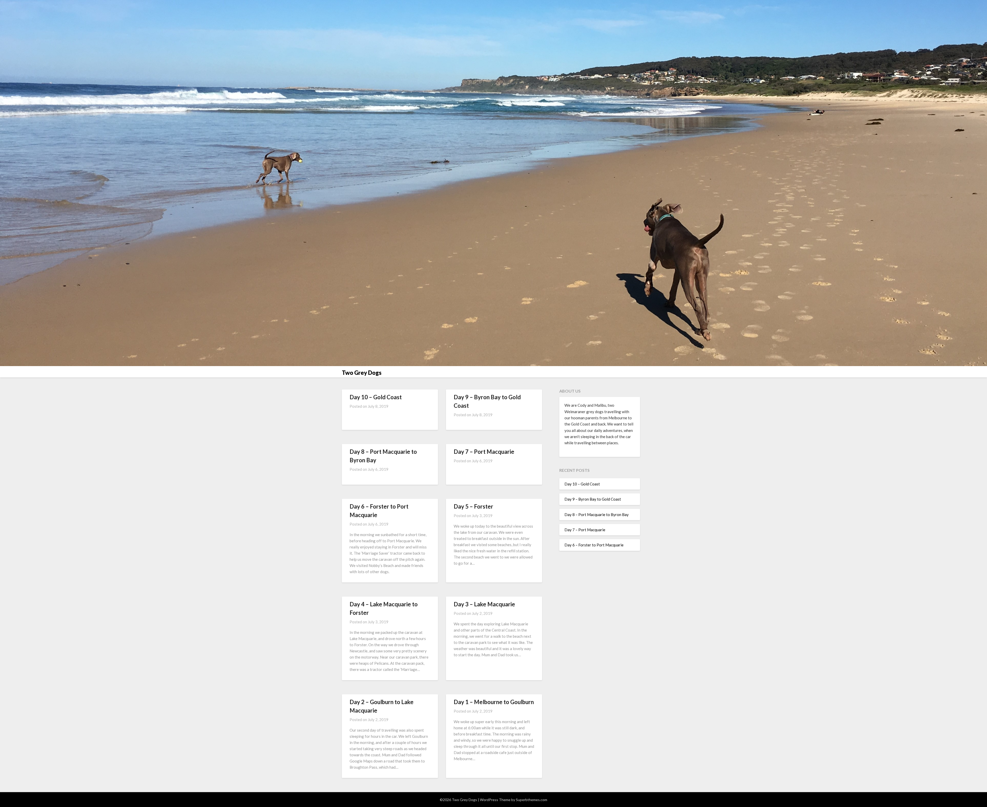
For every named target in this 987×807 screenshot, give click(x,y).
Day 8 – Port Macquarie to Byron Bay (596, 514)
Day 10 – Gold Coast (376, 397)
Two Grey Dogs (361, 372)
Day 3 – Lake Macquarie (484, 604)
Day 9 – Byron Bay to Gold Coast (592, 499)
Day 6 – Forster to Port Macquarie (594, 545)
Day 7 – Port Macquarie (484, 451)
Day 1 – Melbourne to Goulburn (494, 701)
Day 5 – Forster (473, 506)
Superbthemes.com (531, 799)
